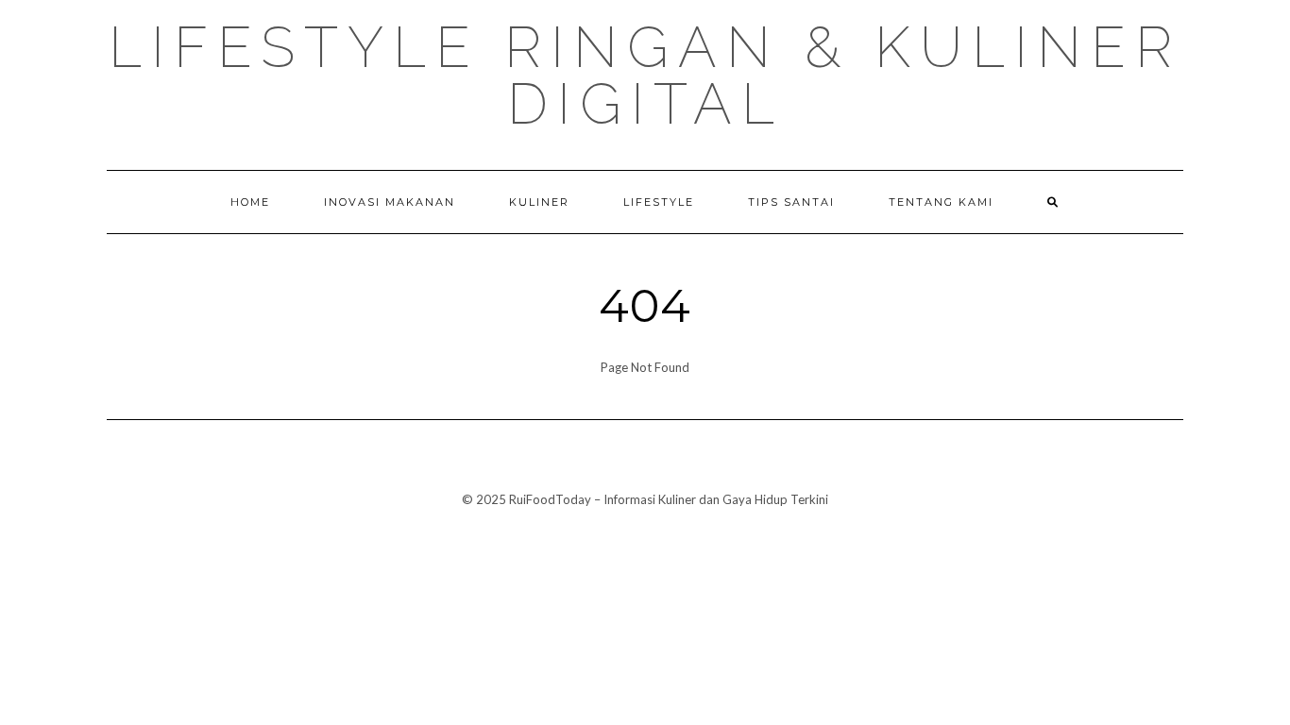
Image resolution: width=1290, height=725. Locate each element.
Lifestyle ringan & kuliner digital (645, 75)
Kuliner (539, 202)
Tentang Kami (941, 202)
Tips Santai (791, 202)
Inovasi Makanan (389, 202)
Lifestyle (658, 202)
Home (250, 202)
